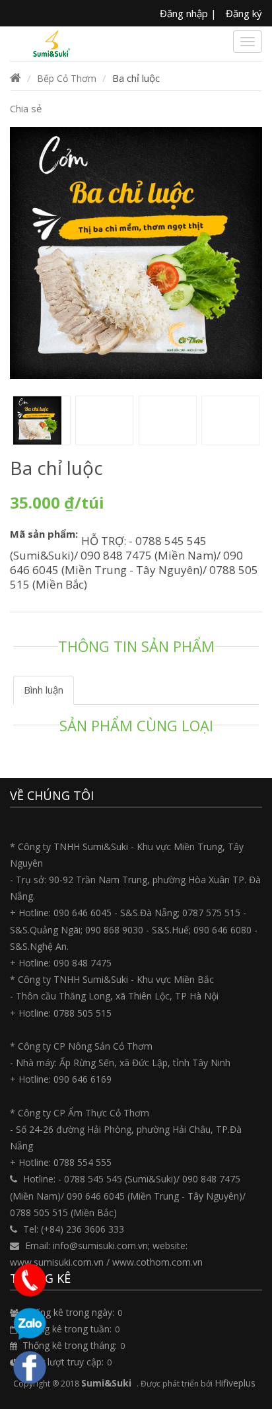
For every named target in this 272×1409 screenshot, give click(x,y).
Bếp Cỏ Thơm (66, 78)
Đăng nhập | (188, 13)
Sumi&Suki (106, 1383)
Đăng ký (244, 13)
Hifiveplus (235, 1383)
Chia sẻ (26, 108)
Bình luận (43, 689)
